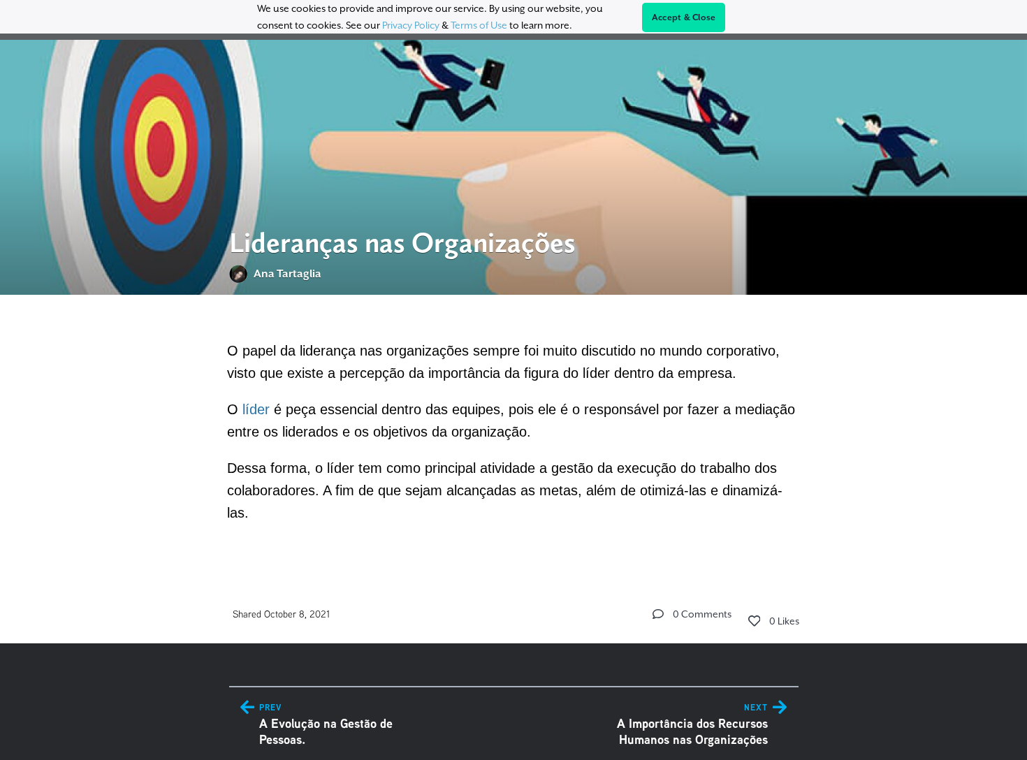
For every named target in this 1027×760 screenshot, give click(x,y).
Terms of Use (479, 25)
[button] (658, 614)
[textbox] (514, 429)
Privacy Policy (410, 25)
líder (256, 409)
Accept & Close (684, 17)
